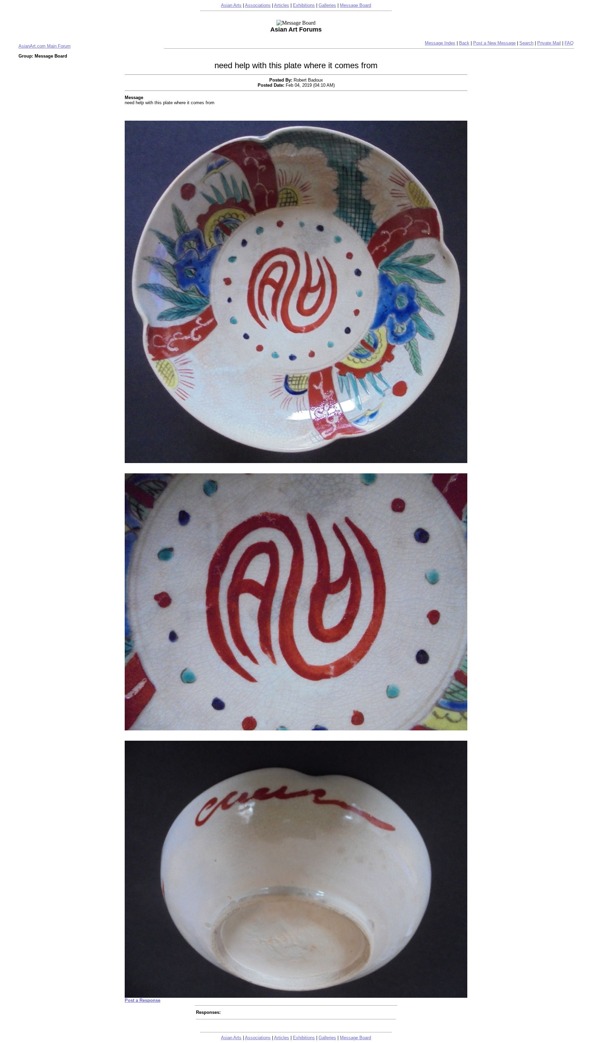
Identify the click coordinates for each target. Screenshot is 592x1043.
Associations (258, 5)
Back (464, 43)
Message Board (355, 5)
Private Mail (549, 43)
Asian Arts (231, 5)
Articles (281, 5)
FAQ (569, 43)
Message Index (440, 43)
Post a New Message (494, 43)
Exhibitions (304, 5)
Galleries (327, 5)
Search (526, 43)
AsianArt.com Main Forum (44, 46)
